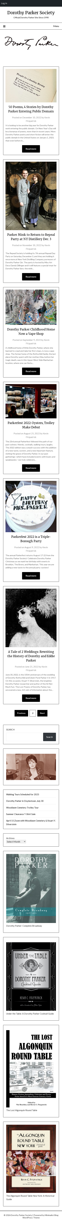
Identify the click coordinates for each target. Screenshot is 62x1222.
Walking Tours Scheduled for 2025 (22, 794)
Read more (31, 148)
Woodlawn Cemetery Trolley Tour (22, 807)
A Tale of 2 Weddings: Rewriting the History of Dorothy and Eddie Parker (31, 656)
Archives (10, 838)
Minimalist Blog (51, 1215)
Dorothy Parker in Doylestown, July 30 (25, 801)
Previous (21, 713)
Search (10, 729)
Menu (56, 26)
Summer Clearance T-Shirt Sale (20, 814)
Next (42, 713)
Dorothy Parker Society (31, 12)
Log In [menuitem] (4, 3)
